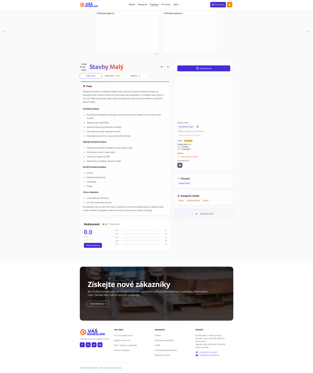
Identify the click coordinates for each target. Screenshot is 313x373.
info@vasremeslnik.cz (209, 355)
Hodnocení (112, 76)
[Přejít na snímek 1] (155, 53)
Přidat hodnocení (93, 245)
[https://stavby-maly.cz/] (179, 165)
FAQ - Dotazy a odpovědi (125, 345)
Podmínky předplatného (166, 350)
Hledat (132, 4)
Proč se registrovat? (123, 335)
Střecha (205, 201)
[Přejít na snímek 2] (157, 53)
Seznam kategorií (122, 350)
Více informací (97, 303)
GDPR (157, 345)
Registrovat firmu (122, 340)
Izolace (181, 201)
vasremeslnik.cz (92, 368)
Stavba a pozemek (193, 201)
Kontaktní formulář (208, 352)
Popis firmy (90, 76)
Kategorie (142, 4)
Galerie (135, 76)
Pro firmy (166, 4)
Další (177, 4)
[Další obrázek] (308, 31)
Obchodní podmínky (164, 340)
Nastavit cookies (162, 355)
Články (158, 335)
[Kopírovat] (197, 127)
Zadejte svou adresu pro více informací (190, 131)
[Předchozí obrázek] (4, 31)
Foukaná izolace (184, 183)
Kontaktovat (205, 68)
